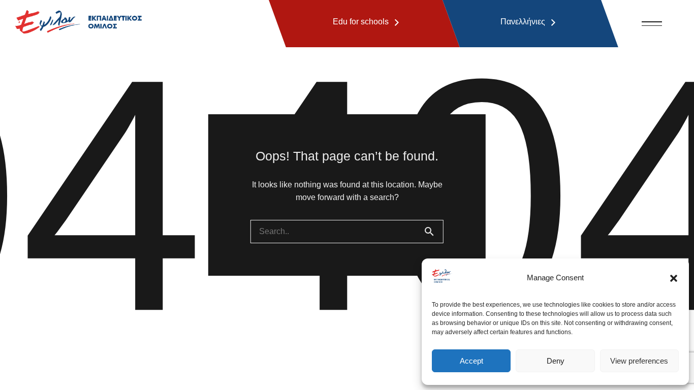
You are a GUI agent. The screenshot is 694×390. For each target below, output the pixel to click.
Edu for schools (361, 21)
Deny (555, 360)
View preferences (639, 360)
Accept (471, 360)
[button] (674, 278)
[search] (433, 231)
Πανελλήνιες (522, 21)
